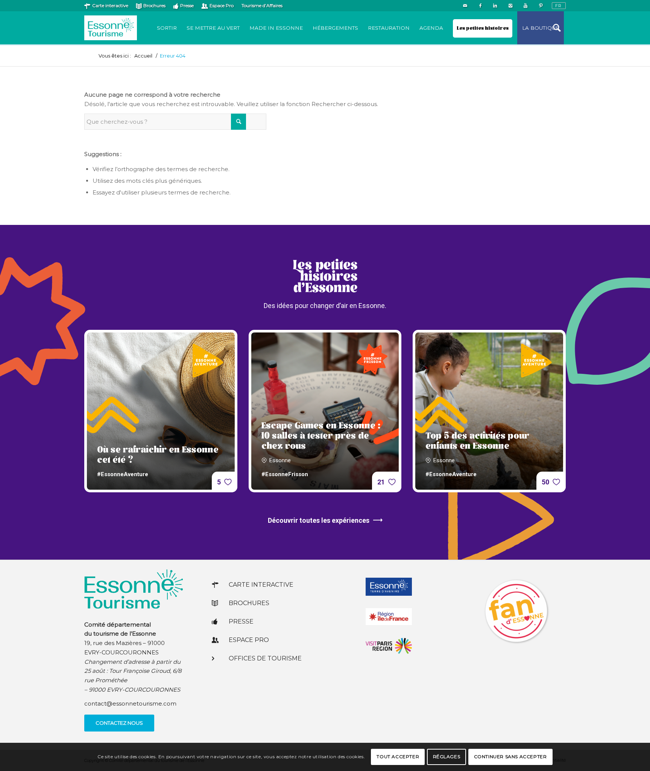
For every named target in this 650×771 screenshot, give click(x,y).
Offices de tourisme (265, 658)
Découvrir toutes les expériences (318, 520)
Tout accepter (398, 756)
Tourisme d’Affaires (261, 5)
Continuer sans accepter (510, 756)
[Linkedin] (495, 5)
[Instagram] (510, 5)
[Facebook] (480, 5)
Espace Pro (222, 5)
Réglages (446, 756)
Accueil (143, 56)
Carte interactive (110, 5)
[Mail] (465, 5)
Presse (187, 5)
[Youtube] (525, 5)
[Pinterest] (540, 5)
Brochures (154, 5)
